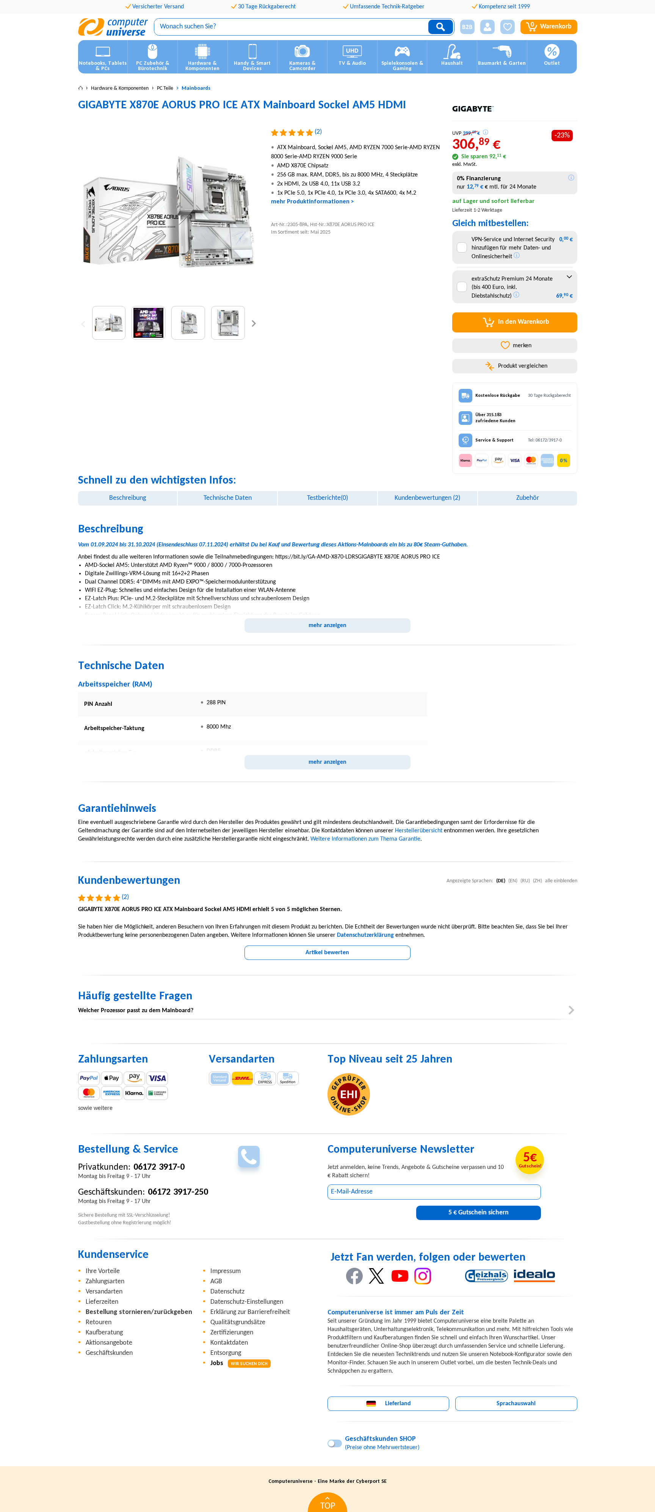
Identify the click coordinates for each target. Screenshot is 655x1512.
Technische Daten (228, 498)
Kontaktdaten (229, 1343)
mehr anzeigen (327, 626)
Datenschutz (227, 1291)
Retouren (98, 1322)
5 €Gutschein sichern (478, 1212)
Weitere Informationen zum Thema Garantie (365, 839)
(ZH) (537, 881)
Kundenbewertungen (427, 498)
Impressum (225, 1271)
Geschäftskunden (109, 1353)
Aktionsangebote (109, 1343)
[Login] (487, 27)
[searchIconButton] (440, 27)
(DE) (500, 881)
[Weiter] (254, 322)
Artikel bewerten (327, 953)
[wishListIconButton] (507, 27)
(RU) (525, 881)
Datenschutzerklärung (365, 935)
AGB (216, 1281)
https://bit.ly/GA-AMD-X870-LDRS (316, 557)
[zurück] (83, 322)
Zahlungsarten (105, 1281)
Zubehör (527, 498)
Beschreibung (127, 498)
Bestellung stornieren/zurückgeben (139, 1312)
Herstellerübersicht (418, 831)
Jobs (239, 1363)
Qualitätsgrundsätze (237, 1322)
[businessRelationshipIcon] (467, 27)
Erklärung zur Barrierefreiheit (250, 1312)
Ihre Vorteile (103, 1271)
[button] (464, 27)
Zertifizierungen (231, 1332)
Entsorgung (225, 1353)
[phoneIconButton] (249, 1156)
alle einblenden (561, 881)
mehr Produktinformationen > (312, 202)
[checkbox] (462, 247)
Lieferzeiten (102, 1302)
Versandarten (104, 1291)
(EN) (512, 881)
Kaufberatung (104, 1332)
